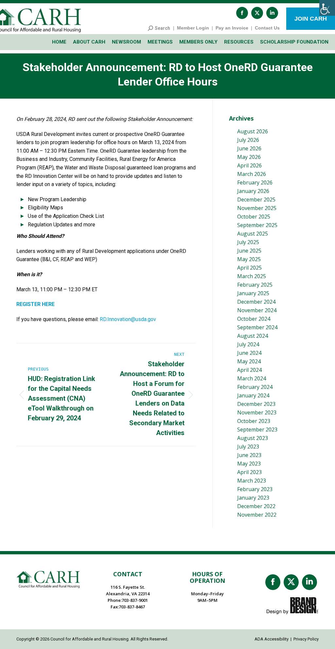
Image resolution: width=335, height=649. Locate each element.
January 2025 (253, 293)
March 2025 (251, 276)
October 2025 (253, 216)
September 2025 (257, 225)
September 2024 (257, 327)
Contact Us (267, 27)
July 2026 (248, 140)
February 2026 (255, 182)
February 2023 (255, 489)
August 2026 (252, 131)
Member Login (193, 27)
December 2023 (256, 404)
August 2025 (252, 233)
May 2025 (249, 259)
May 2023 (249, 463)
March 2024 (251, 378)
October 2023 (253, 421)
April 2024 (249, 370)
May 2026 (249, 157)
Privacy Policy (306, 639)
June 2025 (249, 250)
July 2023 (248, 446)
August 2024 (252, 336)
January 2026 (253, 191)
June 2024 (249, 353)
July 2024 (248, 344)
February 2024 (255, 387)
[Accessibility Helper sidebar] (327, 8)
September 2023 (257, 429)
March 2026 (251, 174)
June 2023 (249, 455)
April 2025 (249, 267)
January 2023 (253, 497)
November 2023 (256, 412)
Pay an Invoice (232, 27)
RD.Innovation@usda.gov (128, 319)
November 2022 (256, 514)
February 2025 (255, 284)
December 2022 (256, 506)
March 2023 (251, 480)
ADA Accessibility (272, 639)
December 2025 (256, 199)
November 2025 (256, 208)
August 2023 (252, 438)
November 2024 (256, 310)
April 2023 (249, 472)
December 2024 (256, 301)
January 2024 (253, 395)
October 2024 (253, 318)
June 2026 (249, 148)
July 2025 (248, 242)
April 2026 (249, 165)
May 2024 (249, 361)
